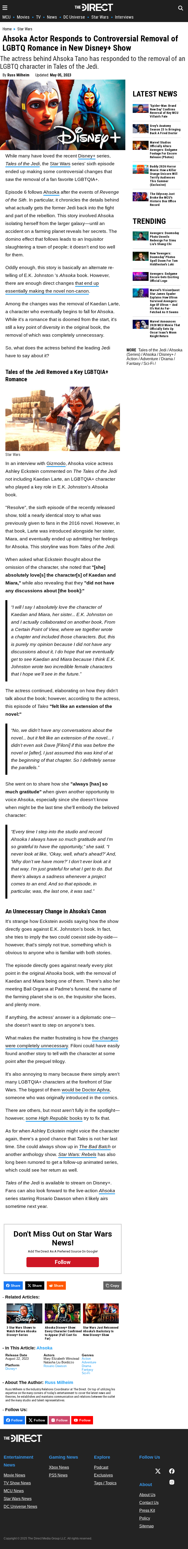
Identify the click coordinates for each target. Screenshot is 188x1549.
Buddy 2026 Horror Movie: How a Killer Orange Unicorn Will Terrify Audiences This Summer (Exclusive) (163, 176)
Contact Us (149, 1503)
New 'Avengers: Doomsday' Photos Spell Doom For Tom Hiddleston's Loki (164, 259)
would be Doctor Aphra (86, 1089)
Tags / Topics (105, 1483)
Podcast (101, 1467)
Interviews (124, 17)
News (52, 17)
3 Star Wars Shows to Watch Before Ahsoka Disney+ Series (21, 1331)
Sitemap (146, 1526)
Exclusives (103, 1475)
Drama (86, 1366)
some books (54, 1118)
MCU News (14, 1491)
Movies (23, 17)
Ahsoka (51, 192)
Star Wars (100, 17)
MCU (6, 17)
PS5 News (58, 1475)
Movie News (14, 1475)
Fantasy (87, 1369)
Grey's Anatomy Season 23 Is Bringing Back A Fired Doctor (165, 129)
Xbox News (59, 1467)
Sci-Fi (86, 1373)
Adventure (89, 1362)
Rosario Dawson (55, 1366)
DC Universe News (20, 1506)
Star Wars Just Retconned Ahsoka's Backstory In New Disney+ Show (100, 1331)
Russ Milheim (18, 75)
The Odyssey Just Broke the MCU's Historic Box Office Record (163, 199)
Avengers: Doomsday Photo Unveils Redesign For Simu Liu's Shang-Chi (164, 238)
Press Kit (147, 1510)
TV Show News (17, 1483)
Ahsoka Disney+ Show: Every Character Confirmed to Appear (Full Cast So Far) (63, 1333)
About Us (147, 1495)
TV (38, 17)
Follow (17, 1420)
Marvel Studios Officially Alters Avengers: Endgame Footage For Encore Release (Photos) (163, 150)
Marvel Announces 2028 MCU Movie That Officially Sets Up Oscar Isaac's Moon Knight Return (165, 329)
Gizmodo (56, 463)
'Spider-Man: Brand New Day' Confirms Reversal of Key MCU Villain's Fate (164, 111)
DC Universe (74, 17)
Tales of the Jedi (152, 350)
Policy (144, 1518)
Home (7, 29)
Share (15, 1285)
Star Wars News (18, 1499)
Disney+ (86, 155)
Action (86, 1358)
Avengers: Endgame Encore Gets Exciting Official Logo (164, 277)
